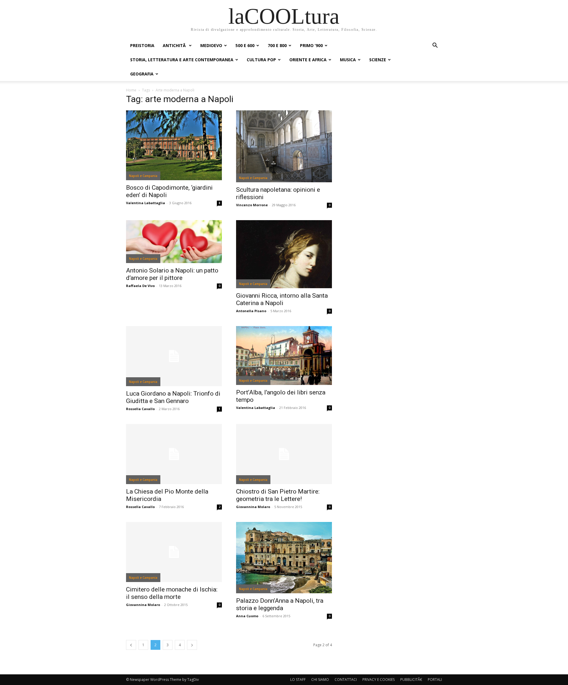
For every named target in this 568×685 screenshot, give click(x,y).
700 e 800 (277, 45)
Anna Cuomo (247, 616)
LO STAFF (298, 679)
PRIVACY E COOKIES (378, 679)
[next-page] (192, 645)
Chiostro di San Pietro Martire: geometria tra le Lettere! (278, 495)
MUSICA (348, 59)
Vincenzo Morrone (252, 205)
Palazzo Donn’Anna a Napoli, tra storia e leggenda (279, 604)
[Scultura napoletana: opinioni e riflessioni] (284, 146)
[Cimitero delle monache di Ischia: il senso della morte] (174, 552)
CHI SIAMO (320, 679)
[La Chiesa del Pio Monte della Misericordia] (174, 454)
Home (131, 90)
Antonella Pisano (251, 311)
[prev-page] (131, 645)
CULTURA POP (261, 59)
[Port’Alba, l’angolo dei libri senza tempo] (284, 355)
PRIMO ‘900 (311, 45)
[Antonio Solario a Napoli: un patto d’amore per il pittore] (174, 241)
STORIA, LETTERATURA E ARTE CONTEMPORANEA (181, 59)
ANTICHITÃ (175, 45)
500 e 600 (244, 45)
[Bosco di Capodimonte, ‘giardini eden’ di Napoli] (174, 145)
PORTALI (435, 679)
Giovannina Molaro (253, 507)
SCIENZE (377, 59)
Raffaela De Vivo (140, 285)
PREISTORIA (142, 45)
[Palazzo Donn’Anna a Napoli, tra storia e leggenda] (284, 557)
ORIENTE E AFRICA (308, 59)
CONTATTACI (346, 679)
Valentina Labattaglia (145, 203)
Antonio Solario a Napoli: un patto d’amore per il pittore (172, 274)
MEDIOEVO (211, 45)
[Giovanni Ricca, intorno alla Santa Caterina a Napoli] (284, 254)
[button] (435, 46)
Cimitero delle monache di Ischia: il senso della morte (171, 593)
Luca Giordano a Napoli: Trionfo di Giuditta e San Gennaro (173, 397)
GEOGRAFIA (142, 74)
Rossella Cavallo (140, 409)
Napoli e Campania (143, 176)
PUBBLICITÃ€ (411, 679)
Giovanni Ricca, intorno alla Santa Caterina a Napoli (282, 299)
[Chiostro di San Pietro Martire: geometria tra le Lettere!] (284, 454)
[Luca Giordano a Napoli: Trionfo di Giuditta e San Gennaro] (174, 356)
